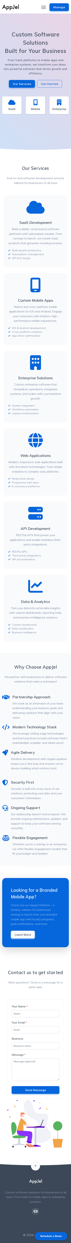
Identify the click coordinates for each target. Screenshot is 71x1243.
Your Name (20, 1006)
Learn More (23, 934)
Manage (59, 7)
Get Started (49, 84)
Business (17, 1038)
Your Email (19, 1022)
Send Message (35, 1090)
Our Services (22, 84)
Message (19, 1054)
